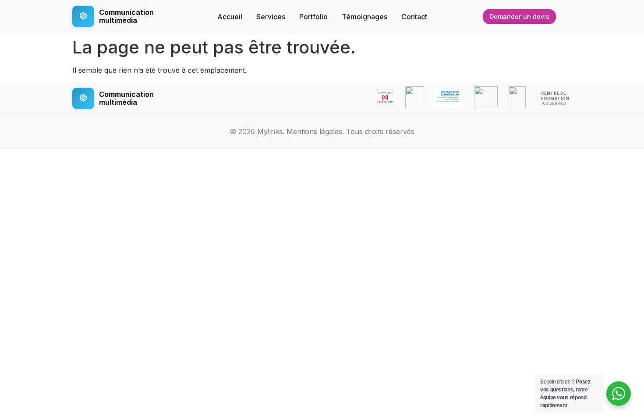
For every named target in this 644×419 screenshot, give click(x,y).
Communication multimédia (126, 16)
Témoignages (364, 16)
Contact (414, 16)
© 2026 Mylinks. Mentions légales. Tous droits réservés (322, 131)
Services (270, 16)
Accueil (229, 16)
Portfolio (313, 16)
